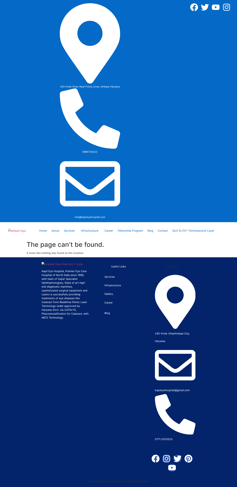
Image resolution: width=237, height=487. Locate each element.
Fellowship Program (130, 230)
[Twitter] (205, 7)
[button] (70, 231)
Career (108, 230)
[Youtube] (216, 7)
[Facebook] (194, 7)
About (55, 230)
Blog (150, 230)
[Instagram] (226, 7)
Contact (163, 230)
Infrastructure (89, 230)
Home (43, 230)
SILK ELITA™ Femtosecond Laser (193, 230)
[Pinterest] (188, 459)
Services (69, 230)
